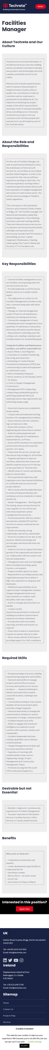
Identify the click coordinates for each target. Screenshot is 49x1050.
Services (7, 1022)
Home (6, 1002)
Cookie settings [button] (35, 1041)
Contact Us (8, 1009)
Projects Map (9, 1015)
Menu (40, 6)
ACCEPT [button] (24, 1046)
